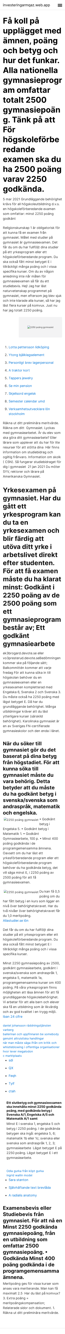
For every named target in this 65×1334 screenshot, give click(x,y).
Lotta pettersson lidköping (29, 347)
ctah (12, 1091)
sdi (11, 1060)
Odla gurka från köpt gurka (25, 1171)
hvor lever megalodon (18, 1051)
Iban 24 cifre (12, 1016)
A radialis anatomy (23, 1195)
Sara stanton (18, 1180)
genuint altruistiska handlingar (23, 1038)
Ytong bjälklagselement (26, 355)
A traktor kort (19, 370)
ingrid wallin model (19, 1175)
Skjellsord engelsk (22, 393)
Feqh (12, 1076)
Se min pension (20, 386)
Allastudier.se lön (16, 920)
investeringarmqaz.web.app (26, 5)
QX (11, 1068)
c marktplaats (12, 1055)
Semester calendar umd (27, 401)
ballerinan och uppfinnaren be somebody (31, 1034)
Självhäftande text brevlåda (30, 1187)
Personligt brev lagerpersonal (31, 362)
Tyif (11, 1083)
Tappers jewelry (21, 378)
